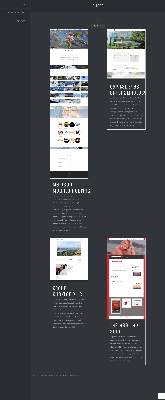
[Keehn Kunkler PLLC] (69, 260)
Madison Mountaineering (71, 187)
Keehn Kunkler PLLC (67, 291)
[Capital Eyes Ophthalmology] (126, 55)
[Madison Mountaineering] (69, 104)
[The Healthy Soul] (126, 278)
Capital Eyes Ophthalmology (128, 89)
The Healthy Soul (124, 328)
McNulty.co (65, 375)
